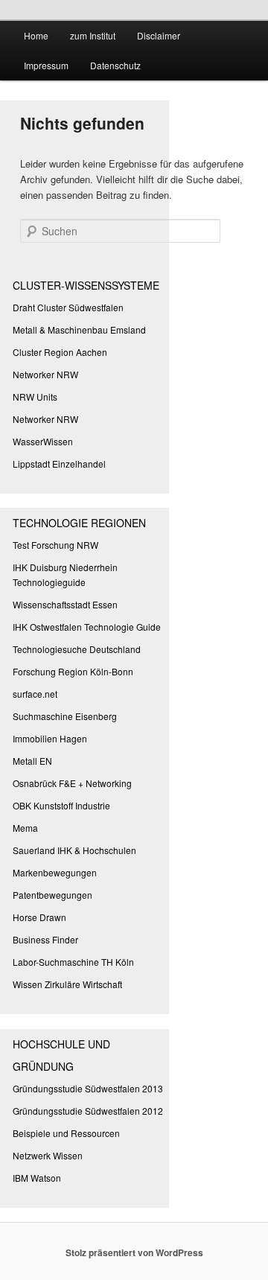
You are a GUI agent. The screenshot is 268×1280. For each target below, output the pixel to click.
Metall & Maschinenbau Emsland (79, 329)
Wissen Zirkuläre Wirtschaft (67, 984)
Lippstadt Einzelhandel (59, 463)
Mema (25, 827)
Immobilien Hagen (50, 738)
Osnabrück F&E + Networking (72, 783)
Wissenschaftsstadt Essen (65, 604)
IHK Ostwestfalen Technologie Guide (87, 626)
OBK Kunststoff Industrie (61, 805)
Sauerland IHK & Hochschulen (74, 850)
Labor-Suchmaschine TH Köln (73, 961)
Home (36, 35)
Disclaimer (158, 35)
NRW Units (35, 396)
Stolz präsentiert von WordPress (134, 1252)
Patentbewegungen (52, 894)
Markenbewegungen (55, 872)
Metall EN (32, 760)
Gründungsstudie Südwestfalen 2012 (88, 1110)
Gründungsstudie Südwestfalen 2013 (88, 1088)
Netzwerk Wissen (48, 1155)
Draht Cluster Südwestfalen (68, 307)
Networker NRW (45, 374)
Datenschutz (115, 65)
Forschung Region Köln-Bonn (73, 671)
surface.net (35, 693)
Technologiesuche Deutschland (77, 649)
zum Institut (92, 35)
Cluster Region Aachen (60, 352)
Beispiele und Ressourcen (66, 1133)
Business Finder (45, 939)
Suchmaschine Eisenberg (65, 716)
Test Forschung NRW (55, 544)
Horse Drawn (39, 917)
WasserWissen (43, 441)
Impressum (46, 65)
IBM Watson (37, 1177)
